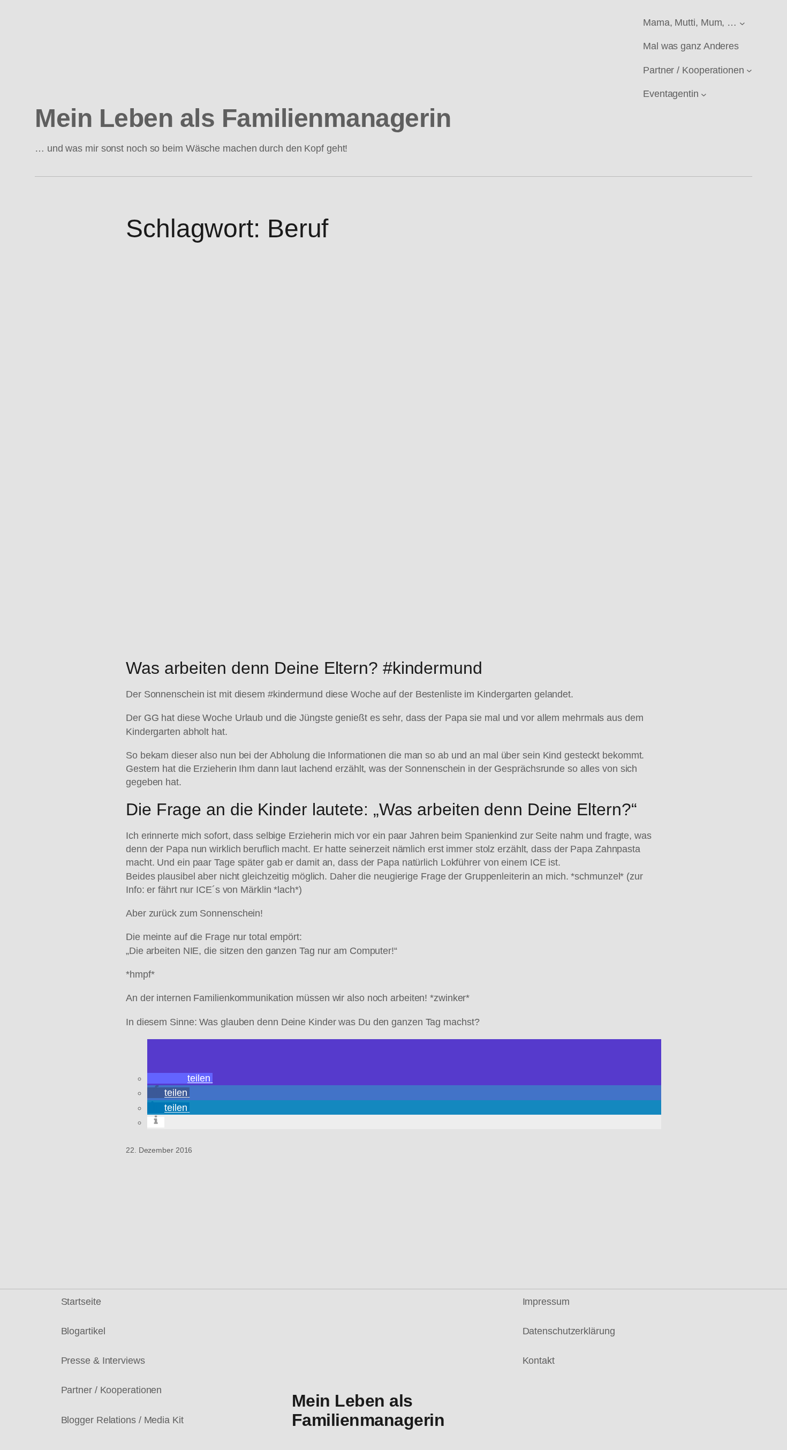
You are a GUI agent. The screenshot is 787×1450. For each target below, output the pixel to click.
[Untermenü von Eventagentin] (704, 94)
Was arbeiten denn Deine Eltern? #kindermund (304, 668)
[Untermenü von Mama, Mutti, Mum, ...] (742, 23)
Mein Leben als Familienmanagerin (243, 118)
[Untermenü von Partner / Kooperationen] (749, 70)
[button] (180, 1078)
